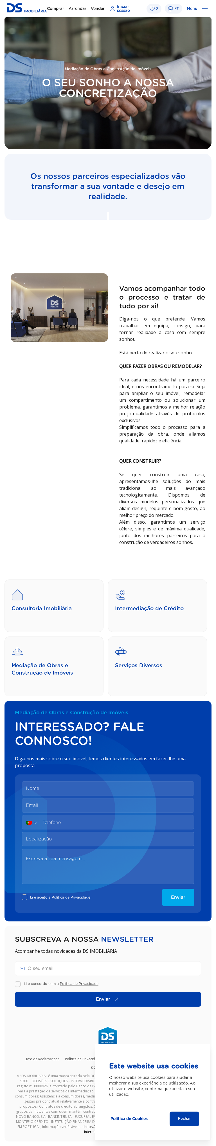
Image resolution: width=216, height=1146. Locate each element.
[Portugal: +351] (32, 823)
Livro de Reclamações (41, 1059)
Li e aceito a (60, 897)
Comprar (55, 9)
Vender (98, 9)
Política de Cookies (129, 1119)
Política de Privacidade (71, 897)
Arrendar (77, 9)
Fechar (184, 1119)
